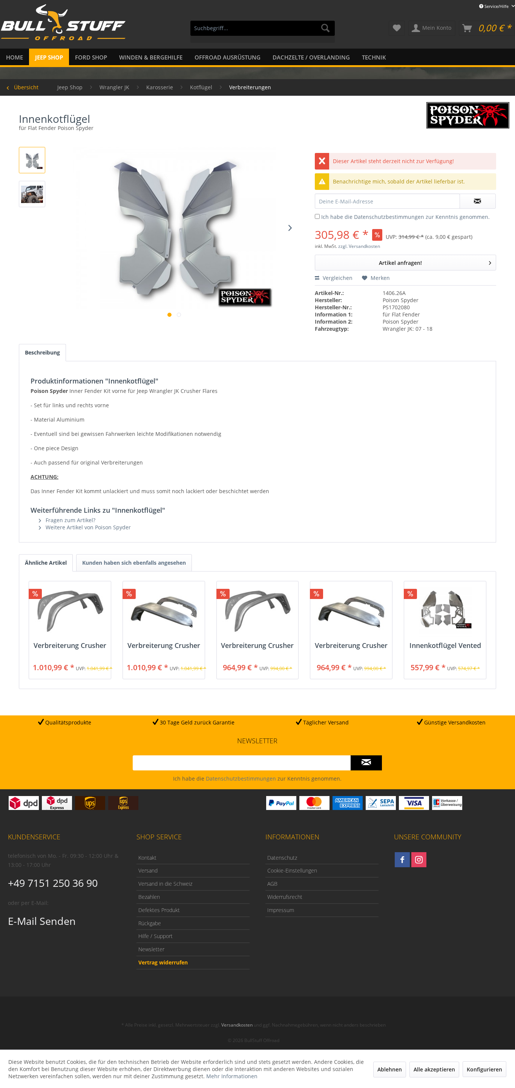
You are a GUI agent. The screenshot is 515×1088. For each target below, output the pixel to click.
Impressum (280, 910)
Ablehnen (389, 1069)
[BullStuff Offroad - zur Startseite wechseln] (63, 26)
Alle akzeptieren (434, 1069)
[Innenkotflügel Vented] (445, 611)
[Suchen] (325, 28)
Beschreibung (42, 352)
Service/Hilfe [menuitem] (496, 6)
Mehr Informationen (232, 1076)
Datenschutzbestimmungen (389, 216)
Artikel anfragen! (400, 262)
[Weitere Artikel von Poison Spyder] (468, 115)
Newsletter (151, 949)
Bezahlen (149, 896)
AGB (272, 883)
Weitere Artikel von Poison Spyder (87, 527)
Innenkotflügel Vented (445, 646)
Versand (148, 870)
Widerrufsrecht (284, 896)
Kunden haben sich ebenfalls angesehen (134, 562)
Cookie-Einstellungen (292, 870)
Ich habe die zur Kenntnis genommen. (405, 216)
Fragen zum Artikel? (69, 520)
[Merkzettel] (397, 28)
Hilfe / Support (155, 936)
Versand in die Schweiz (165, 883)
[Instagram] (418, 859)
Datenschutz (282, 857)
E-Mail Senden (42, 921)
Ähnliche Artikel (46, 562)
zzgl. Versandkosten (359, 246)
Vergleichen (337, 277)
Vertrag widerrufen (163, 962)
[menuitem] (262, 32)
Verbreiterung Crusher (70, 646)
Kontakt (147, 857)
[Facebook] (402, 859)
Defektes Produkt (159, 910)
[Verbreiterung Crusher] (70, 611)
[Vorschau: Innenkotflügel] (32, 160)
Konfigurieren (484, 1069)
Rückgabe (149, 923)
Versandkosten (237, 1025)
